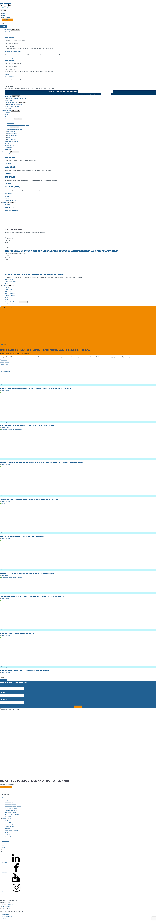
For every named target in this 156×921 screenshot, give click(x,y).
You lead (10, 167)
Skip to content (3, 1)
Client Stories (8, 149)
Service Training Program (11, 808)
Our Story (7, 287)
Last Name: (2, 692)
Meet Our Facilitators (10, 293)
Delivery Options (6, 151)
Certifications (8, 108)
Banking (9, 121)
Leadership (2, 459)
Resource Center (9, 279)
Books (6, 283)
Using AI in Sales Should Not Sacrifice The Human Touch (22, 536)
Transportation (8, 147)
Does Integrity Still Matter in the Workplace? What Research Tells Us (28, 573)
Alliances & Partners (10, 295)
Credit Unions (10, 123)
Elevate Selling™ (9, 802)
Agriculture (7, 112)
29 (4, 674)
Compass (10, 177)
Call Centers (8, 114)
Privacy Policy (5, 914)
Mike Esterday (4, 575)
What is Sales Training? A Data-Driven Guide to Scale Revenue (24, 670)
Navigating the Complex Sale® (13, 51)
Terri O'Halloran (5, 390)
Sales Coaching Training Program (13, 806)
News (6, 297)
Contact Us (7, 19)
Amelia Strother (5, 427)
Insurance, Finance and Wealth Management (18, 125)
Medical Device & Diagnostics (14, 129)
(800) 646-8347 (10, 904)
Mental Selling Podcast (10, 281)
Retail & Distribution (10, 145)
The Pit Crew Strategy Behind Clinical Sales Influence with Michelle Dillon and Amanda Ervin (61, 251)
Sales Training (8, 96)
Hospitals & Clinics (11, 139)
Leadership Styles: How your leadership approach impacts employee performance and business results (41, 462)
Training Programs (6, 29)
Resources (5, 202)
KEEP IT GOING (12, 187)
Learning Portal (6, 17)
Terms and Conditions (7, 916)
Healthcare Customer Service (14, 104)
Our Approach (8, 289)
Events (4, 13)
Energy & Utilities (9, 116)
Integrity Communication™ (11, 810)
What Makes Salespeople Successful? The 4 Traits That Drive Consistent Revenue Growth (35, 388)
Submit (78, 707)
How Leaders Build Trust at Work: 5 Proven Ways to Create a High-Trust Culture (32, 596)
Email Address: (3, 699)
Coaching (2, 593)
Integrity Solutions (5, 464)
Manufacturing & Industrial (11, 141)
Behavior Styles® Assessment (12, 106)
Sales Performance (4, 385)
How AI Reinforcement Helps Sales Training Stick (34, 274)
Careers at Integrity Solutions (12, 301)
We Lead (7, 196)
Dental (8, 137)
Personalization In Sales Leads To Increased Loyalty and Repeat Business (29, 499)
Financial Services (9, 118)
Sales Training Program (10, 804)
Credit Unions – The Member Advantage (17, 98)
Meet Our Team (8, 291)
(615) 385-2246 (6, 906)
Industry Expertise (6, 110)
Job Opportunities (11, 303)
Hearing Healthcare (12, 133)
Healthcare (7, 127)
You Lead (7, 198)
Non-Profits (7, 143)
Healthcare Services (12, 135)
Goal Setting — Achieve (10, 812)
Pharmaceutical (11, 131)
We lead (10, 157)
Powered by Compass (10, 200)
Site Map (4, 918)
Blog (3, 15)
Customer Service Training (11, 102)
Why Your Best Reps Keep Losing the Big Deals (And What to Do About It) (28, 425)
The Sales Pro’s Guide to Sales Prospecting (17, 633)
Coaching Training (9, 100)
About (3, 285)
